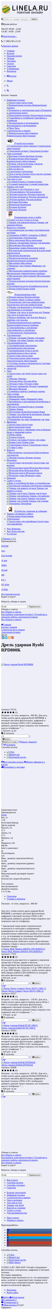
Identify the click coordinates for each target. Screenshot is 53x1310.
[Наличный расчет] (16, 757)
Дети (9, 371)
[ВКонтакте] (3, 637)
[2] (5, 712)
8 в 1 (3, 580)
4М (2, 575)
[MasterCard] (13, 754)
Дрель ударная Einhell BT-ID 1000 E (18, 1028)
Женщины (12, 422)
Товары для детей (15, 187)
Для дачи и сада (14, 179)
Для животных (14, 335)
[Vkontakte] (8, 1230)
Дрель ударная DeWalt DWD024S (17, 1065)
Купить (7, 739)
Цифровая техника (16, 100)
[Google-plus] (8, 1242)
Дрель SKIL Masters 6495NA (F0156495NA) (22, 951)
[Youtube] (8, 1240)
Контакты (11, 71)
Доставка (11, 61)
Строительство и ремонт (19, 130)
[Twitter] (6, 637)
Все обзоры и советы (11, 612)
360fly (4, 565)
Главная (10, 51)
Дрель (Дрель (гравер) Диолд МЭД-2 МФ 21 (22, 991)
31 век (4, 560)
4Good (4, 570)
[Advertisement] (25, 688)
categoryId (11, 368)
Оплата (10, 63)
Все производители (10, 594)
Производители (14, 56)
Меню (10, 81)
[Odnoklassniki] (7, 1235)
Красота (11, 450)
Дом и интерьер (14, 153)
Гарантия (11, 66)
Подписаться (34, 607)
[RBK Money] (14, 1262)
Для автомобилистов (17, 343)
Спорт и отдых (14, 480)
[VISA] (10, 752)
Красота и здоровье (16, 227)
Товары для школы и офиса (20, 514)
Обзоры (10, 58)
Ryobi (4, 815)
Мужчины (12, 460)
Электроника (13, 519)
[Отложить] (3, 986)
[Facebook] (7, 1232)
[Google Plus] (12, 637)
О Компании (13, 68)
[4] (11, 712)
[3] (8, 712)
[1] (3, 712)
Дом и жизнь (13, 394)
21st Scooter (6, 555)
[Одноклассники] (9, 637)
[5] (13, 712)
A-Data (4, 589)
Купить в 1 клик (10, 742)
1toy (3, 551)
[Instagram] (8, 1245)
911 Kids (5, 584)
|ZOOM (4, 546)
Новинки (11, 478)
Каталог (11, 53)
